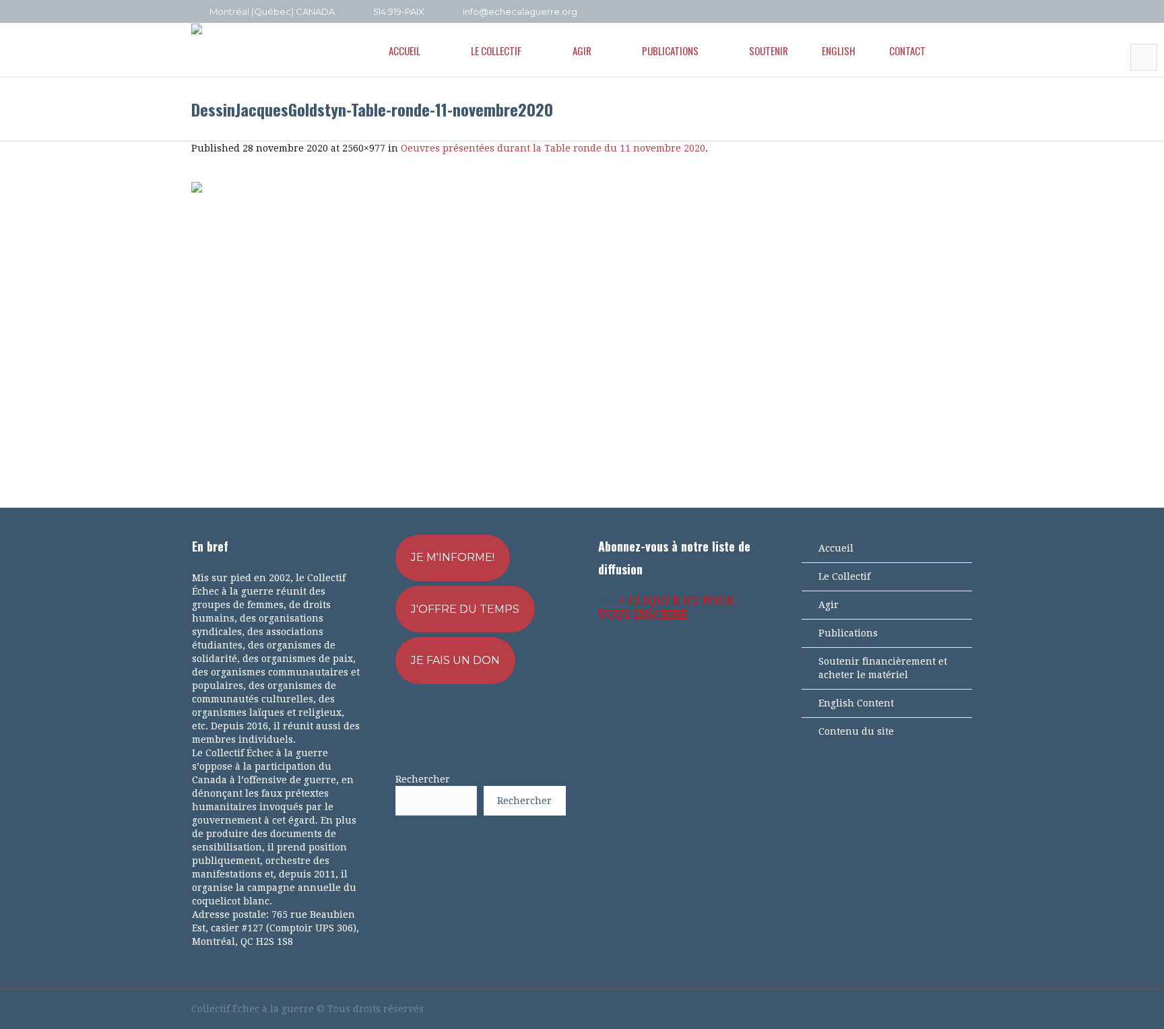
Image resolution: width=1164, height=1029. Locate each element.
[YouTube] (929, 12)
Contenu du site (856, 731)
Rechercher (422, 779)
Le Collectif (844, 576)
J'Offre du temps (465, 609)
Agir (828, 604)
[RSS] (948, 12)
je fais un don (455, 660)
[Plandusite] (966, 12)
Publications (848, 633)
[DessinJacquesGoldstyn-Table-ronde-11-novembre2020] (582, 331)
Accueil (835, 548)
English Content (856, 703)
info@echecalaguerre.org (520, 11)
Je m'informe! (452, 557)
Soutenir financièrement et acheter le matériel (882, 668)
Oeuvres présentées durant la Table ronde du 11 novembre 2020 (553, 148)
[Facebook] (911, 12)
